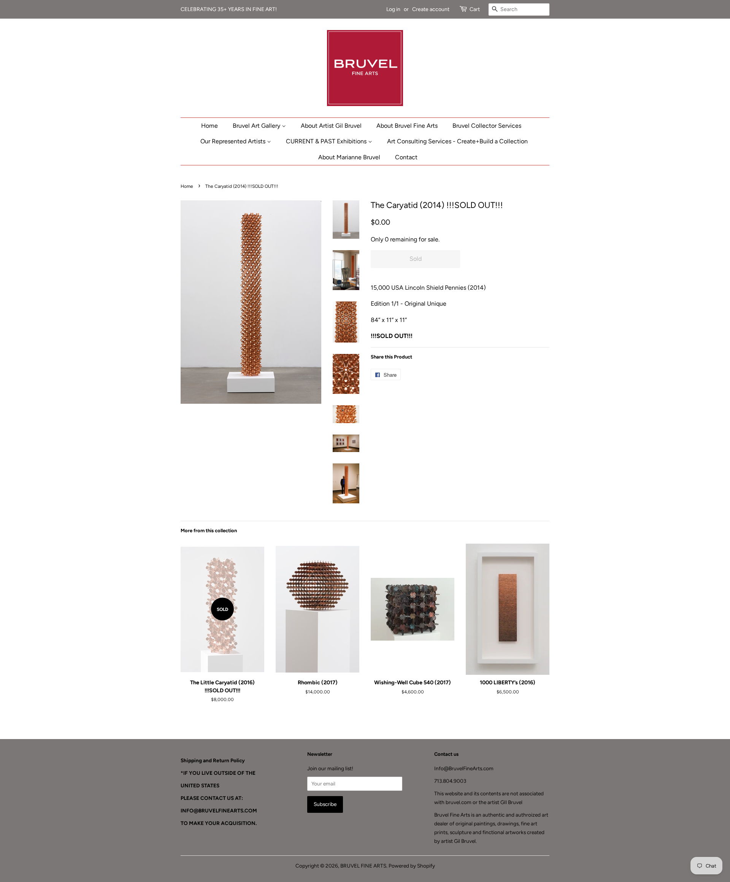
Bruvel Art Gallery (257, 125)
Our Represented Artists (233, 141)
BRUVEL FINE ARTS (363, 866)
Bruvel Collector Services (486, 125)
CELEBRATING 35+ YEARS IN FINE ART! (229, 9)
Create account (430, 9)
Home (209, 125)
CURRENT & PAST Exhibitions (327, 141)
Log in (393, 9)
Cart (475, 9)
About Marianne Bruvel (349, 157)
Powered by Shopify (412, 866)
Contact (406, 157)
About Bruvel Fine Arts (407, 125)
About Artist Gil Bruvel (331, 125)
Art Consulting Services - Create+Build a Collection (457, 141)
